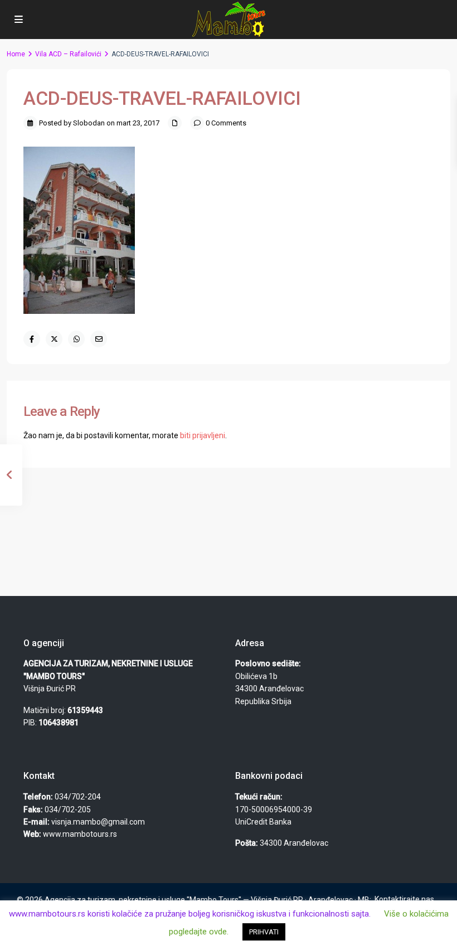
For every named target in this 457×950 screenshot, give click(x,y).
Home (16, 54)
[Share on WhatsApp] (76, 339)
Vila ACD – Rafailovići (68, 54)
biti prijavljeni (202, 435)
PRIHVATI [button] (264, 932)
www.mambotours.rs (80, 834)
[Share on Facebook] (31, 339)
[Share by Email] (98, 339)
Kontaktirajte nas (404, 899)
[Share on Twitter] (54, 339)
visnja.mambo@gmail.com (98, 821)
